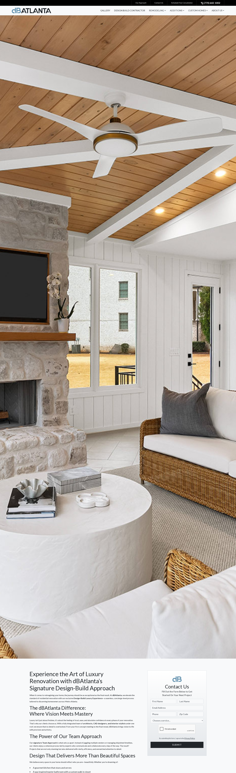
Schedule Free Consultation (182, 3)
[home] (31, 10)
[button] (157, 10)
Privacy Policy (189, 738)
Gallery (105, 10)
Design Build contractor (129, 10)
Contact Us (158, 3)
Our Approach (140, 3)
